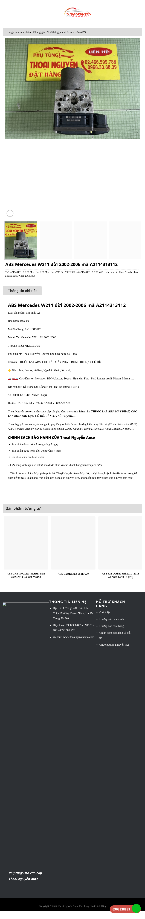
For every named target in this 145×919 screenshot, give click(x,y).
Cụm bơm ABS (77, 32)
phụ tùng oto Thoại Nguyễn (119, 272)
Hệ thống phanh (57, 32)
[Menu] (5, 12)
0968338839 (121, 909)
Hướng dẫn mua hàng (111, 626)
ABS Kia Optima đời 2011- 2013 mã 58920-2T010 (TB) (120, 575)
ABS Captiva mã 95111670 (73, 573)
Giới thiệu (105, 612)
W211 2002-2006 (26, 276)
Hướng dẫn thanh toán (111, 619)
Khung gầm (39, 32)
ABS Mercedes (32, 272)
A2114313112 (17, 272)
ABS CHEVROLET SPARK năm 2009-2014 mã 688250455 (26, 575)
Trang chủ (12, 32)
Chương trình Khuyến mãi (114, 644)
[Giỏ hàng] (140, 12)
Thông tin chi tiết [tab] (22, 291)
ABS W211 (99, 272)
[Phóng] (10, 213)
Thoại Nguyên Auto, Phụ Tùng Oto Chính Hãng (82, 906)
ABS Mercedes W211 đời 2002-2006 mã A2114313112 (66, 272)
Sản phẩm (25, 32)
